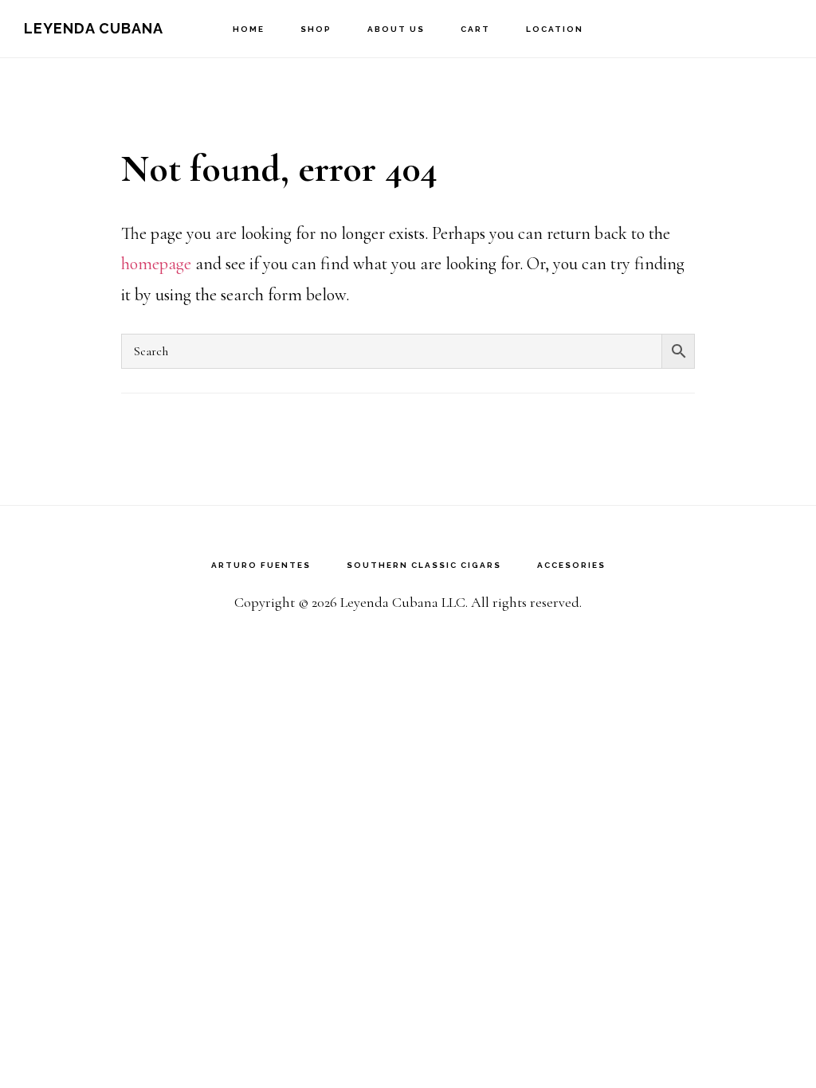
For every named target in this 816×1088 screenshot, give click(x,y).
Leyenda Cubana (93, 28)
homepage (156, 263)
